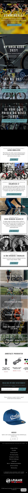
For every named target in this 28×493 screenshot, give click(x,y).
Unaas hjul (14, 461)
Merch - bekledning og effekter (14, 463)
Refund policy (14, 467)
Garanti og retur (14, 452)
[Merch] (14, 418)
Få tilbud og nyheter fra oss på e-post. (14, 443)
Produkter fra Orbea (14, 457)
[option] (14, 2)
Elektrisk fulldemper (14, 459)
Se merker (14, 230)
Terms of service (14, 465)
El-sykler (14, 450)
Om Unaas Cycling (14, 454)
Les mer (14, 159)
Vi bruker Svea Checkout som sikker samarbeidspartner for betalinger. (14, 472)
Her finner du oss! (14, 194)
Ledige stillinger (14, 448)
